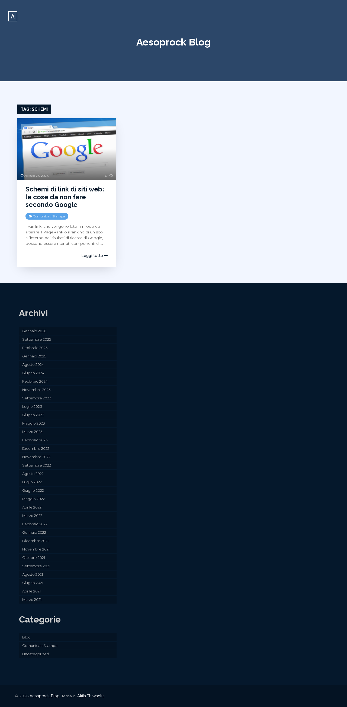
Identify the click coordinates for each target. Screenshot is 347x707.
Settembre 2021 (36, 566)
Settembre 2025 (36, 339)
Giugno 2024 (33, 373)
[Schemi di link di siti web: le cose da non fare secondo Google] (66, 149)
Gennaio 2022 (34, 532)
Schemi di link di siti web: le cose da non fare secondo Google (64, 197)
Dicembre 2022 (35, 448)
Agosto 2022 (33, 473)
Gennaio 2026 (34, 331)
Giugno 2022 (33, 490)
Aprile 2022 (31, 507)
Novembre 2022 (36, 457)
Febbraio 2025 (34, 348)
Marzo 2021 (31, 599)
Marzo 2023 (32, 431)
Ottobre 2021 (33, 557)
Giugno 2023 (33, 415)
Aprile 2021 (31, 591)
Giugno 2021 (32, 583)
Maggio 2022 (33, 499)
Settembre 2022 (36, 465)
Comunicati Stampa (49, 216)
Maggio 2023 (33, 423)
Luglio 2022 (32, 482)
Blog (26, 637)
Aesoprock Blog (173, 42)
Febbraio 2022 (34, 524)
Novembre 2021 (36, 549)
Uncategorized (35, 654)
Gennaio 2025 (34, 356)
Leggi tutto (92, 255)
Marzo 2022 (32, 515)
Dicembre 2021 (35, 541)
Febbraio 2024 (35, 381)
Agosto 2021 (32, 574)
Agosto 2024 (33, 364)
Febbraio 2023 (35, 440)
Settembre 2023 (36, 398)
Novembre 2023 (36, 389)
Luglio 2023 (32, 406)
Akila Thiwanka (91, 695)
